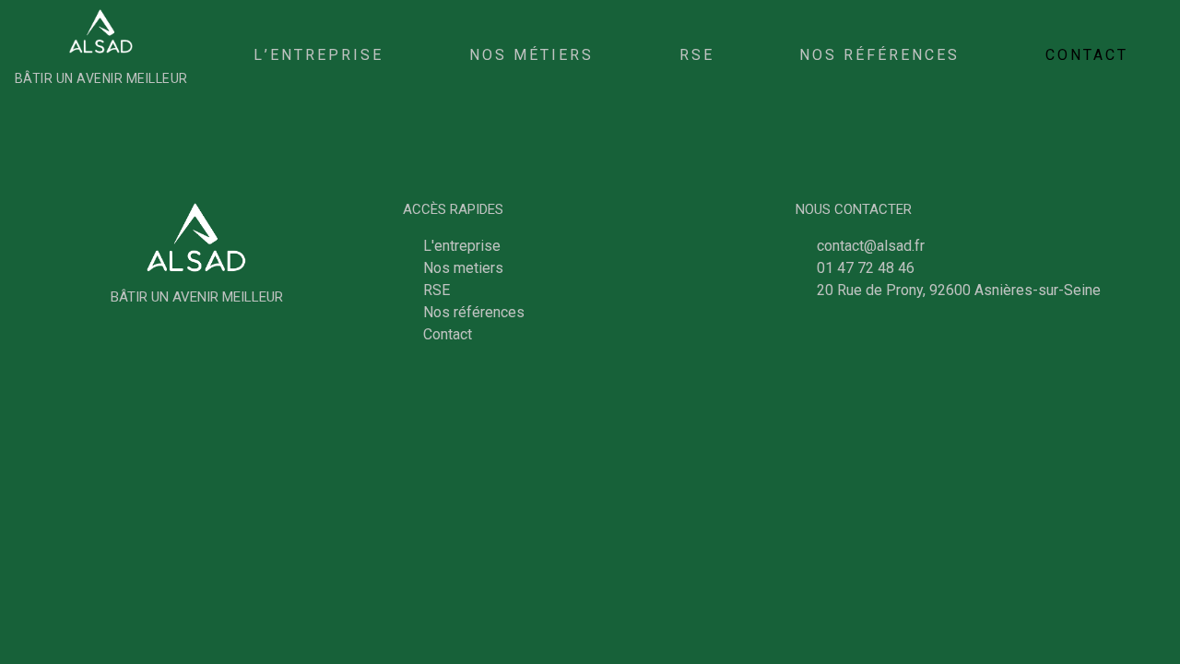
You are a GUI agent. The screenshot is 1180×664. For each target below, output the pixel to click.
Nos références (879, 55)
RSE (696, 55)
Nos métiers (531, 55)
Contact (1086, 55)
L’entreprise (319, 55)
